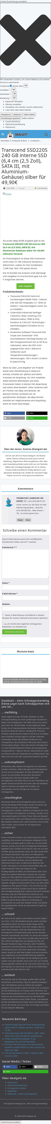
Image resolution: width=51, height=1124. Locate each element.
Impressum (10, 127)
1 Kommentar (42, 188)
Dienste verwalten (13, 104)
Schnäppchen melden (16, 1088)
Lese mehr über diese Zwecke (18, 110)
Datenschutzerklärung (15, 124)
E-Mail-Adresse (9, 593)
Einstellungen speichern (10, 118)
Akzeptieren (6, 114)
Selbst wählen (29, 114)
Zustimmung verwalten (10, 1122)
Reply (20, 520)
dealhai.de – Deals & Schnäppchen (22, 1094)
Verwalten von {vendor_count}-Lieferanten (24, 107)
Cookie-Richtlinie (12, 121)
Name (5, 583)
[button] (25, 40)
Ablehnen (17, 114)
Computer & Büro (19, 140)
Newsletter (12, 1091)
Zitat (28, 520)
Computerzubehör (39, 140)
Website (6, 604)
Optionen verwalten (14, 101)
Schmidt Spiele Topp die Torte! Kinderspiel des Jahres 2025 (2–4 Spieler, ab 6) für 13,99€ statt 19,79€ (25, 1027)
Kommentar (8, 547)
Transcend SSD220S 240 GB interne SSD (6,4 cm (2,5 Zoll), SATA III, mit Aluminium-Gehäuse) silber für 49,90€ (24, 166)
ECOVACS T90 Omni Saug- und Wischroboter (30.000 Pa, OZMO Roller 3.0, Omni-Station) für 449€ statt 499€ (25, 1047)
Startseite (5, 140)
